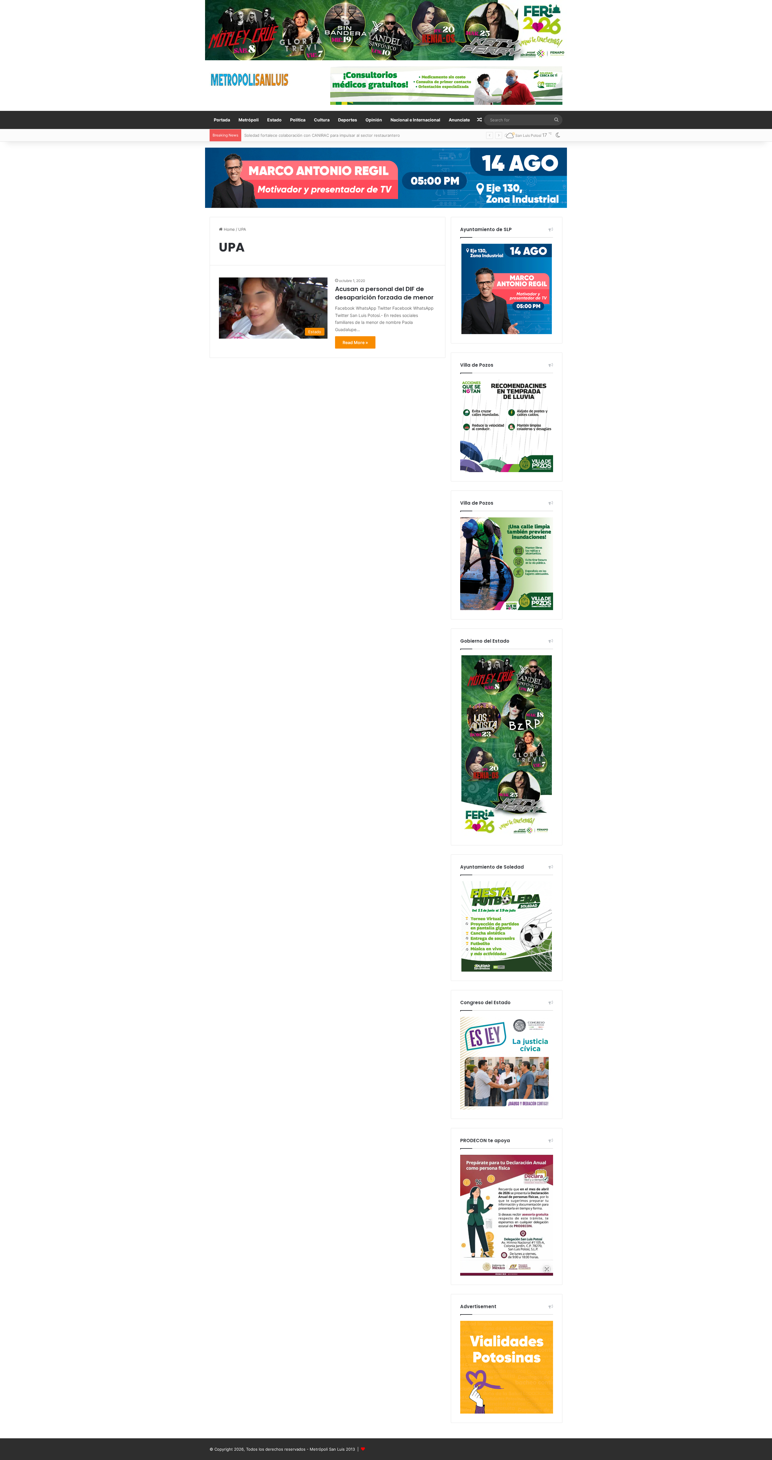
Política (297, 119)
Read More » (355, 342)
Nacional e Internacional (415, 119)
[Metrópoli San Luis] (250, 79)
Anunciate (459, 119)
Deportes (347, 119)
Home (229, 229)
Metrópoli (249, 119)
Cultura (322, 119)
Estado (274, 119)
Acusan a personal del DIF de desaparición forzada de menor (384, 293)
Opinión (373, 119)
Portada (222, 119)
